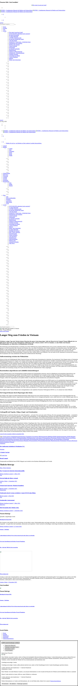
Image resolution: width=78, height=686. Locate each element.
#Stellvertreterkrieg (4, 442)
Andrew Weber (3, 481)
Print (10, 150)
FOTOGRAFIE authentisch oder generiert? (19, 33)
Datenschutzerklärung (8, 638)
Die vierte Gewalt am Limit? (16, 32)
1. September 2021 (12, 481)
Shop (4, 195)
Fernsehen (11, 151)
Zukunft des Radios (14, 242)
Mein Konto (9, 202)
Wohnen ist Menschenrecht (15, 51)
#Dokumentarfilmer (22, 438)
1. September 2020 (18, 510)
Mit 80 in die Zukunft (14, 44)
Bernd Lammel (3, 488)
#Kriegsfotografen (34, 439)
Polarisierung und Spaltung (15, 43)
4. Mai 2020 (11, 496)
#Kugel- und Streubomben (56, 439)
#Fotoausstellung (46, 438)
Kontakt (5, 28)
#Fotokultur (54, 438)
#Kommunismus (9, 439)
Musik (10, 184)
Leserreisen (9, 200)
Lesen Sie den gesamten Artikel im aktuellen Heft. (12, 434)
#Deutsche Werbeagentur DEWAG (8, 438)
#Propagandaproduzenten (44, 440)
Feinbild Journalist (13, 54)
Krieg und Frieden (4, 331)
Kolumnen (5, 180)
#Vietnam (11, 442)
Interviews (5, 174)
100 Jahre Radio (13, 40)
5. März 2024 (16, 503)
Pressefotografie (13, 233)
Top (1, 475)
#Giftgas (63, 438)
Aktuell (5, 146)
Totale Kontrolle (13, 46)
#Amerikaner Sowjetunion (32, 436)
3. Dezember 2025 (12, 582)
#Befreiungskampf (43, 436)
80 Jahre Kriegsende (14, 35)
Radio (10, 152)
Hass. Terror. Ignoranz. (14, 232)
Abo (4, 29)
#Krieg (21, 439)
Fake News (12, 243)
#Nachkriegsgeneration (5, 440)
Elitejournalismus (13, 239)
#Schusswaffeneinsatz (72, 440)
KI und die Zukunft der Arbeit (16, 39)
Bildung (11, 58)
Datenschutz (3, 490)
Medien (5, 147)
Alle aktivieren (5, 683)
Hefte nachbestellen (11, 198)
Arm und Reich (13, 236)
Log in (1, 22)
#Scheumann (63, 440)
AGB (7, 203)
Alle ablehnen (13, 683)
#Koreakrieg (16, 439)
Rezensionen (6, 181)
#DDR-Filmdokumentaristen (60, 436)
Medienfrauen (12, 50)
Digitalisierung (12, 237)
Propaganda (12, 47)
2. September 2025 (12, 488)
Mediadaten (6, 636)
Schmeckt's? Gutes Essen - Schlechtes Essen (20, 42)
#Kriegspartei (42, 439)
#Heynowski (69, 438)
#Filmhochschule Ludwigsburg (34, 438)
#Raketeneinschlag (55, 440)
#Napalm (13, 440)
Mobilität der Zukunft (14, 231)
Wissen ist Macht (13, 235)
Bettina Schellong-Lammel (6, 474)
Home (4, 27)
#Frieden (59, 438)
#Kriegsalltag (26, 439)
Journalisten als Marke (14, 55)
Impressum (5, 637)
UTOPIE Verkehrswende (15, 38)
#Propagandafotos (33, 440)
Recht (10, 154)
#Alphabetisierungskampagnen (18, 436)
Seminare (8, 199)
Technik (5, 178)
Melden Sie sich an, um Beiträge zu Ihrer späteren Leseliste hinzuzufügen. (24, 143)
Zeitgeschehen (6, 173)
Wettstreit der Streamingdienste (16, 53)
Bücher (11, 185)
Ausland (5, 177)
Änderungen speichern (22, 683)
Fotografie (5, 176)
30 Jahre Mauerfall (13, 229)
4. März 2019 (16, 474)
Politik (10, 155)
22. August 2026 (17, 526)
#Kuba (47, 439)
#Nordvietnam (19, 440)
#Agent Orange (6, 436)
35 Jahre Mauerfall (13, 36)
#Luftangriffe (66, 439)
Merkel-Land (12, 240)
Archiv (4, 31)
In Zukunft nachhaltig (14, 48)
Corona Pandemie (13, 57)
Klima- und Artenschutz (15, 59)
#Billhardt (50, 436)
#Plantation (26, 440)
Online (10, 148)
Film (10, 183)
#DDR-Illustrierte (71, 436)
